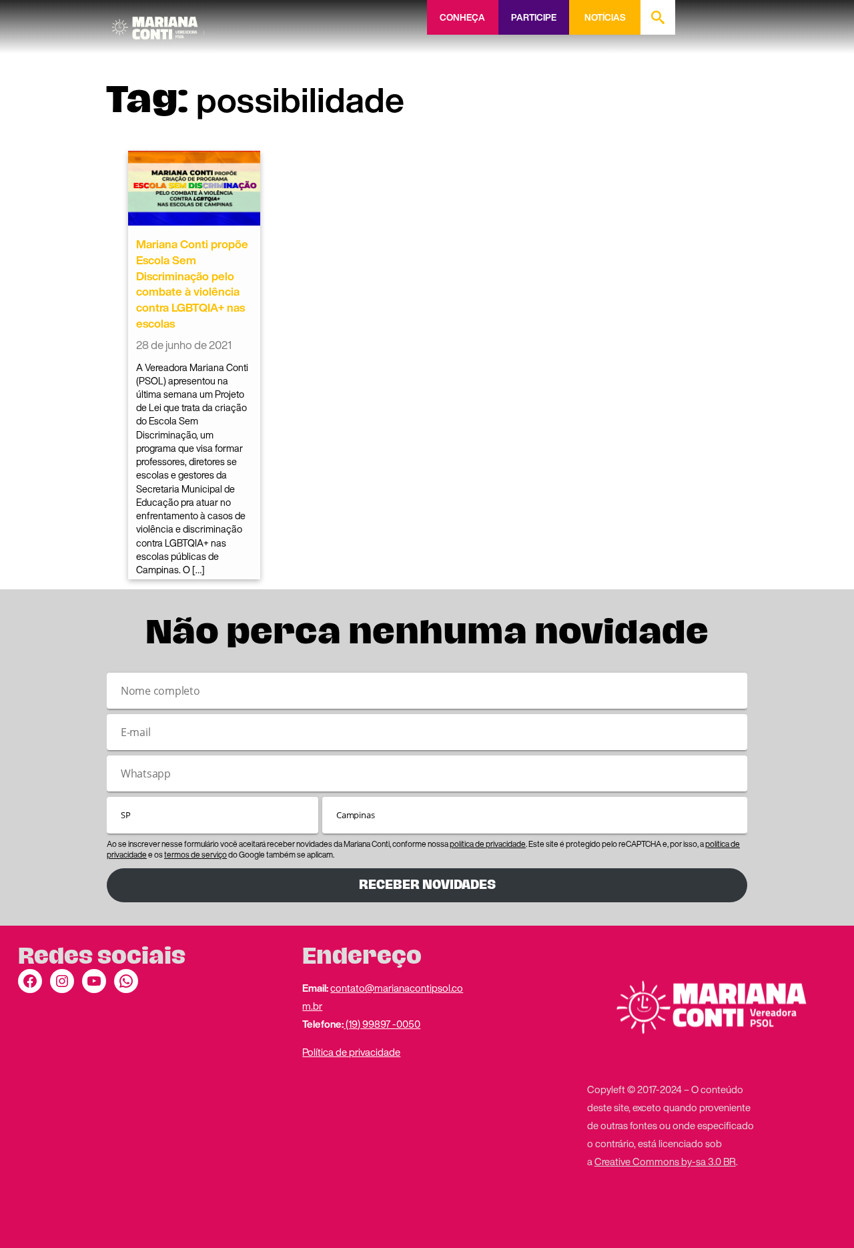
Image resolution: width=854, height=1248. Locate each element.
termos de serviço (195, 854)
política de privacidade (488, 844)
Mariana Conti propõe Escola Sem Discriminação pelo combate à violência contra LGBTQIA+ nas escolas (192, 284)
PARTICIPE (533, 17)
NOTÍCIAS (604, 17)
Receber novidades (427, 884)
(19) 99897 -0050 (382, 1023)
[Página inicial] (158, 23)
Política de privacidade (351, 1051)
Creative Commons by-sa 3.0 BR (665, 1161)
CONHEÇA (462, 17)
